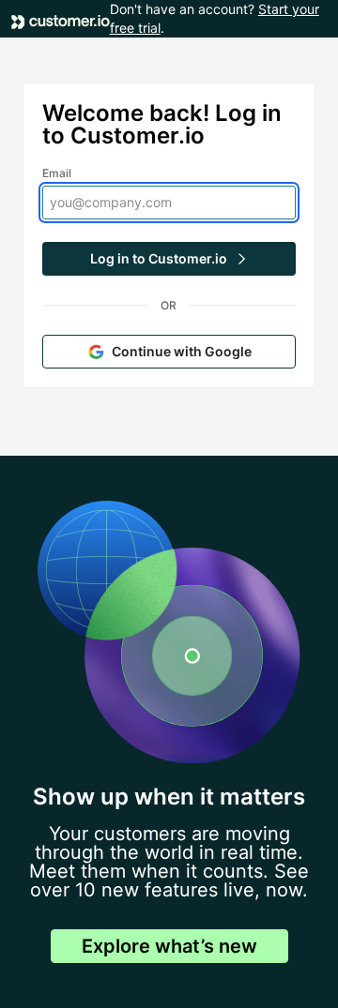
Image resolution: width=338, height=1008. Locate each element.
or (169, 305)
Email (57, 173)
